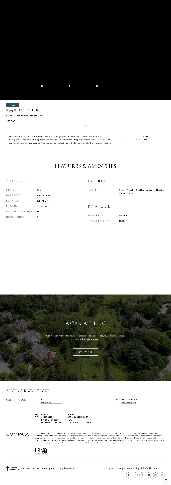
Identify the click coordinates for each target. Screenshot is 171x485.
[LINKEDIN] (141, 474)
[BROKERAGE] (162, 474)
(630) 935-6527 (128, 402)
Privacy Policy (131, 468)
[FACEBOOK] (128, 474)
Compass (108, 433)
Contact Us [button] (85, 352)
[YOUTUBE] (148, 474)
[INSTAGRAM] (135, 474)
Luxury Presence (65, 468)
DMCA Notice (149, 468)
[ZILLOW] (155, 474)
